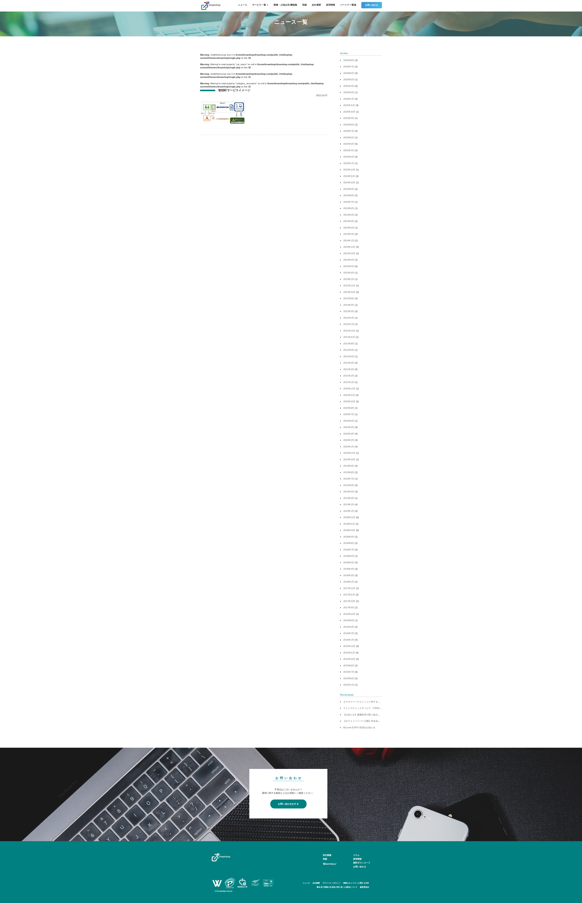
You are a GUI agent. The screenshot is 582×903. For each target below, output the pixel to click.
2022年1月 (348, 324)
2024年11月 (349, 176)
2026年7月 (348, 66)
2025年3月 (348, 156)
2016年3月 (348, 627)
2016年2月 (348, 633)
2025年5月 (348, 144)
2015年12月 (349, 646)
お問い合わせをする (288, 804)
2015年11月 (349, 652)
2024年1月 (348, 240)
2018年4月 (348, 569)
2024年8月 (348, 195)
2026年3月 (348, 92)
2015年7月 (348, 672)
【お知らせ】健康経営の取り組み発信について (367, 714)
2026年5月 (348, 79)
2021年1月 (348, 382)
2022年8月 (348, 298)
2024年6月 (348, 208)
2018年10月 (349, 530)
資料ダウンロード (361, 862)
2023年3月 (348, 272)
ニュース (242, 4)
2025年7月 (348, 131)
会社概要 (316, 4)
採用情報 (330, 4)
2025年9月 (348, 118)
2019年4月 (348, 491)
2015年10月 (349, 659)
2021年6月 (348, 350)
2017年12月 (349, 588)
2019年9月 (348, 466)
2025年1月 (348, 163)
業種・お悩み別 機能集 (285, 4)
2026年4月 (348, 86)
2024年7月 (348, 202)
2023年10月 (349, 253)
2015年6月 (348, 678)
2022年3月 (348, 311)
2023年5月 (348, 266)
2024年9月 (348, 189)
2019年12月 (349, 453)
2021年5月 (348, 356)
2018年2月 (348, 581)
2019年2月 (348, 504)
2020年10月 (349, 401)
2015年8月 (348, 665)
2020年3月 (348, 433)
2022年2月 (348, 318)
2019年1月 (348, 511)
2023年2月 (348, 279)
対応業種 (327, 855)
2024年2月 (348, 234)
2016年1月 (348, 639)
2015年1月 (348, 684)
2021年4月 (348, 363)
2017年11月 (349, 594)
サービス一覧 (260, 4)
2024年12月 (349, 169)
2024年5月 (348, 214)
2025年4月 (348, 150)
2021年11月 (349, 337)
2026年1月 (348, 99)
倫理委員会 (364, 887)
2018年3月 (348, 575)
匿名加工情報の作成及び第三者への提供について (337, 887)
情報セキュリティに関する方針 (356, 883)
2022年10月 (349, 292)
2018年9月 (348, 536)
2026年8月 (348, 60)
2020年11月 (349, 395)
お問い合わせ (371, 5)
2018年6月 (348, 556)
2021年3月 (348, 369)
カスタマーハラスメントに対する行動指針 (365, 701)
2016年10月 (349, 614)
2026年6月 (348, 73)
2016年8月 (348, 620)
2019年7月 (348, 478)
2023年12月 (349, 247)
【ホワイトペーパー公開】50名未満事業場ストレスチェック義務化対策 (380, 721)
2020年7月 (348, 414)
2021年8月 (348, 343)
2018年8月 (348, 543)
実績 (304, 4)
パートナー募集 (348, 4)
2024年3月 (348, 227)
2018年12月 (349, 517)
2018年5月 (348, 562)
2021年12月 (349, 330)
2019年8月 (348, 472)
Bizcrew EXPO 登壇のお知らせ (359, 727)
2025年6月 (348, 137)
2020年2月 (348, 440)
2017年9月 (348, 607)
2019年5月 (348, 485)
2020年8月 (348, 408)
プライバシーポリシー (331, 883)
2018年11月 (349, 524)
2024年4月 (348, 221)
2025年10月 (349, 111)
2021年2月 (348, 375)
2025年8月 (348, 124)
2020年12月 (349, 388)
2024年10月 (349, 182)
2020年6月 (348, 421)
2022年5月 (348, 305)
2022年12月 (349, 285)
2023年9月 (348, 259)
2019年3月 (348, 498)
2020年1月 (348, 446)
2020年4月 (348, 427)
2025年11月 (349, 105)
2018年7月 (348, 549)
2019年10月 (349, 459)
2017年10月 (349, 601)
